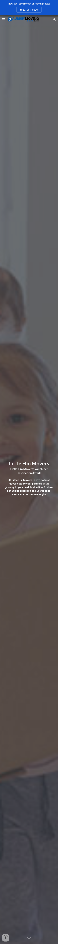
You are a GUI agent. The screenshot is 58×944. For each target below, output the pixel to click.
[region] (29, 7)
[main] (29, 479)
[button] (3, 19)
